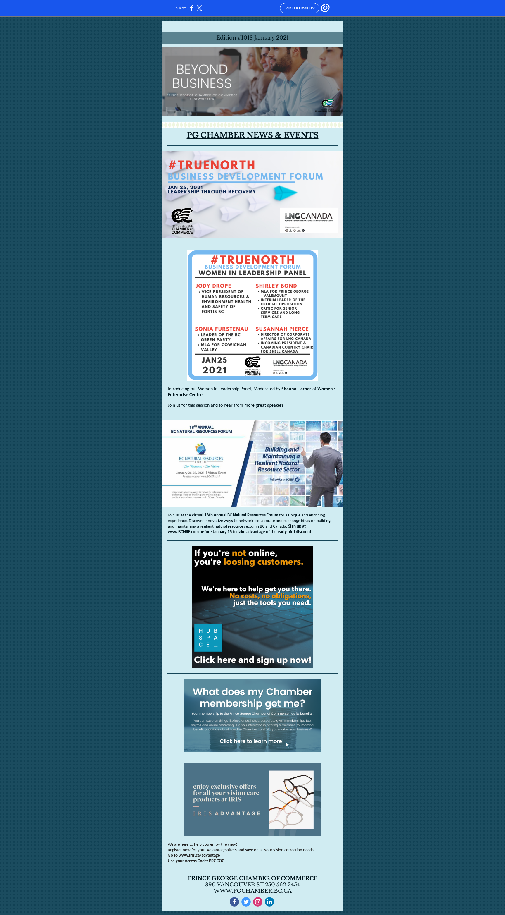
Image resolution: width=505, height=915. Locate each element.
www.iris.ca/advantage (199, 856)
